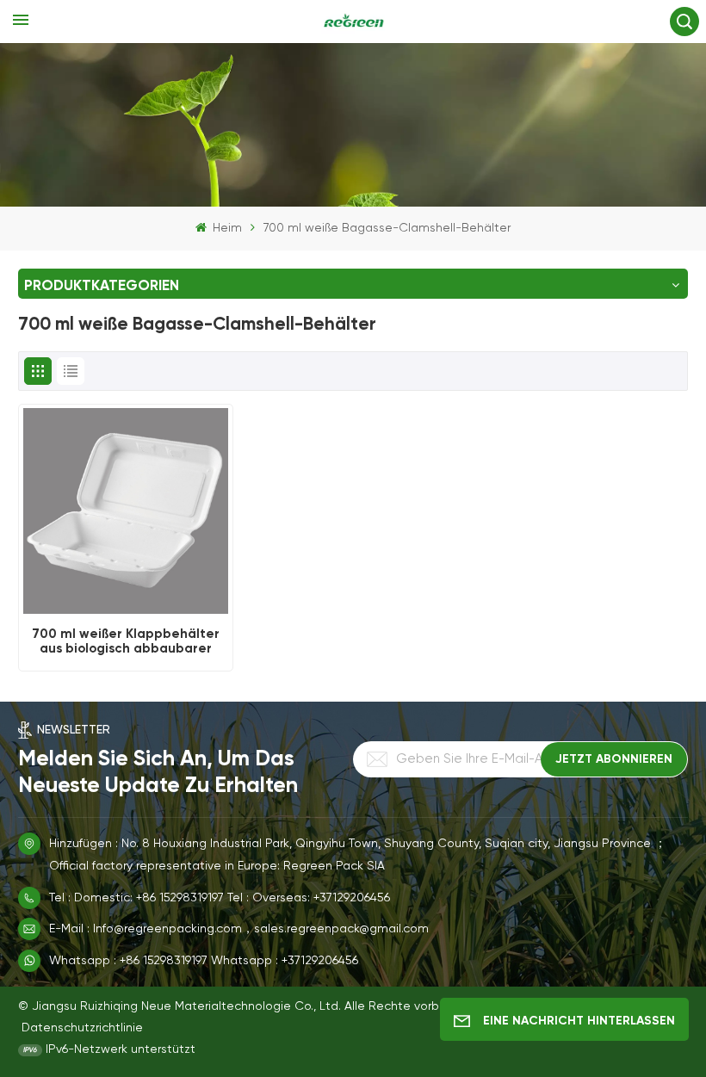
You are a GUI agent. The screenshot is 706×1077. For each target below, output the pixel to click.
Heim (225, 228)
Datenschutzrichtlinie (82, 1028)
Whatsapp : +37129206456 (284, 961)
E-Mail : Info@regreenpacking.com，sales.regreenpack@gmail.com (239, 929)
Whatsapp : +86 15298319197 (128, 961)
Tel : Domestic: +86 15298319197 (136, 898)
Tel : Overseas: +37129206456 (308, 898)
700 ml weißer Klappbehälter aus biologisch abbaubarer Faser (126, 641)
